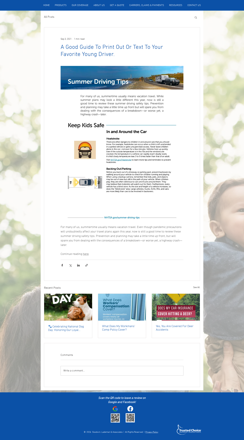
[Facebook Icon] (130, 409)
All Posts (49, 17)
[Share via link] (86, 265)
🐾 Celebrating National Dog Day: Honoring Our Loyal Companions (66, 328)
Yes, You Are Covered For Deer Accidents (174, 328)
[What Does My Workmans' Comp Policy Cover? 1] (122, 307)
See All (196, 287)
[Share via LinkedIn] (78, 265)
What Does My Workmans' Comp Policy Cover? (118, 328)
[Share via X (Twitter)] (70, 265)
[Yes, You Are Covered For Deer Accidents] (176, 307)
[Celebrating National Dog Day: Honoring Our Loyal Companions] (68, 307)
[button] (195, 17)
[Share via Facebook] (62, 265)
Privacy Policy (151, 432)
